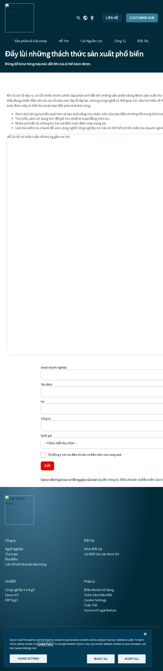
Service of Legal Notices (100, 610)
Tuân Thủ (90, 605)
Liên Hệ (112, 18)
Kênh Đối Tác (93, 549)
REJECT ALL (101, 659)
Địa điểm (11, 559)
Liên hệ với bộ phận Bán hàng (25, 564)
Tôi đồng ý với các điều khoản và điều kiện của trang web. (85, 455)
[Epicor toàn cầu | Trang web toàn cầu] (85, 18)
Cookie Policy (45, 644)
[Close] (145, 634)
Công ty (46, 418)
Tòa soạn (11, 554)
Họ (42, 401)
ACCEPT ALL (132, 659)
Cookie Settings (95, 600)
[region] (77, 648)
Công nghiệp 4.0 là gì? (20, 590)
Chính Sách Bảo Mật (98, 595)
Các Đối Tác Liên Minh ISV (101, 554)
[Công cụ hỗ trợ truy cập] (92, 18)
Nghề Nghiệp (14, 549)
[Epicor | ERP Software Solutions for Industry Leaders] (19, 17)
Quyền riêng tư (108, 480)
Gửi (47, 466)
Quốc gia (46, 435)
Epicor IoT (12, 595)
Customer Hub (142, 18)
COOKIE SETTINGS (28, 658)
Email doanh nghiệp (54, 367)
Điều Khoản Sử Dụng (99, 590)
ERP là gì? (11, 600)
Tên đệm (46, 384)
